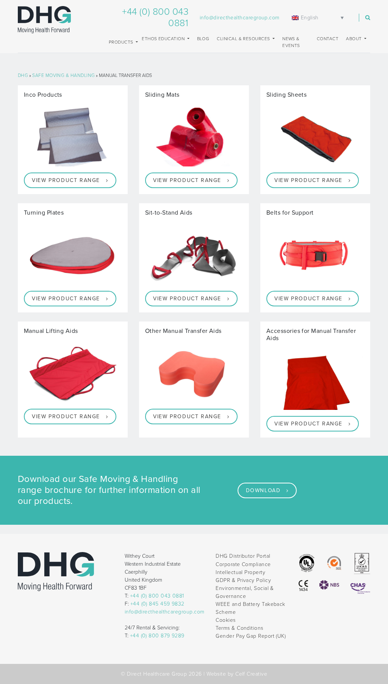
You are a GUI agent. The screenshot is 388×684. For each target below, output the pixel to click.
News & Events (291, 42)
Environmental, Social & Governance (245, 592)
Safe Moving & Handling (63, 75)
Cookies (225, 620)
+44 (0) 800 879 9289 (157, 635)
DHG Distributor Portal (243, 556)
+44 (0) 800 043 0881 (157, 596)
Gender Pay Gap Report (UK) (251, 636)
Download (263, 490)
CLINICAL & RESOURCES (244, 38)
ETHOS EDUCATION (164, 38)
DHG (23, 75)
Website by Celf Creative (237, 674)
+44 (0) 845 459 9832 (157, 604)
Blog (203, 38)
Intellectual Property (240, 572)
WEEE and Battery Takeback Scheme (250, 608)
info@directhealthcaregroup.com (240, 17)
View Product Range (66, 180)
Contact (327, 38)
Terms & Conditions (239, 628)
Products (122, 42)
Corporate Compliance (243, 564)
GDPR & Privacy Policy (243, 580)
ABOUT (354, 38)
